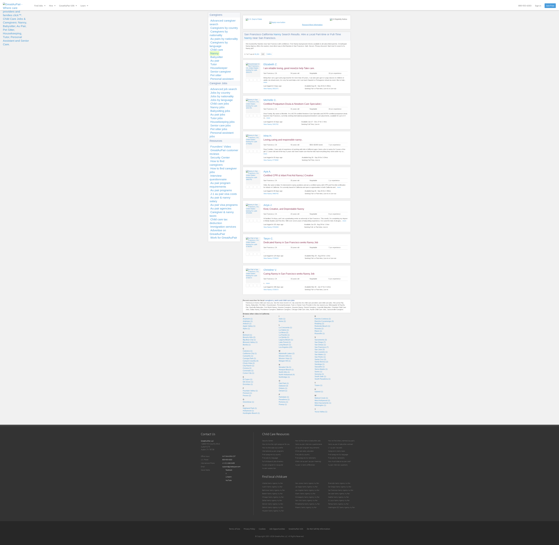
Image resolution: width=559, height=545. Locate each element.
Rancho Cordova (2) (323, 319)
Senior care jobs (220, 125)
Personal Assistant (283, 305)
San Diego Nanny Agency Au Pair (339, 487)
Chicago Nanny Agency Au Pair (273, 497)
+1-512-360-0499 (228, 463)
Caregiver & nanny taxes (222, 214)
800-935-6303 (524, 5)
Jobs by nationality (222, 96)
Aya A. (267, 171)
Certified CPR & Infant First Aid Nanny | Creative (288, 175)
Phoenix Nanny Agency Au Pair (306, 507)
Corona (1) (247, 368)
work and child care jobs (285, 300)
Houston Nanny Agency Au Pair (273, 511)
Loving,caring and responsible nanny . (283, 140)
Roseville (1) (320, 334)
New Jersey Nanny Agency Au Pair (307, 483)
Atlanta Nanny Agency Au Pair (272, 483)
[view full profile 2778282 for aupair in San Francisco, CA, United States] (253, 144)
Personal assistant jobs (221, 134)
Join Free (550, 5)
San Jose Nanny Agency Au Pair (339, 493)
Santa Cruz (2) (320, 359)
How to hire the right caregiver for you (276, 444)
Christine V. (270, 269)
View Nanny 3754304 (270, 227)
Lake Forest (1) (285, 342)
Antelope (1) (248, 321)
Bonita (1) (247, 345)
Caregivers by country (224, 27)
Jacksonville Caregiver (335, 309)
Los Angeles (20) (285, 347)
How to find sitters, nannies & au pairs (341, 441)
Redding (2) (319, 324)
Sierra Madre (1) (321, 369)
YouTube (228, 480)
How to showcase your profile (272, 448)
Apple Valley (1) (249, 326)
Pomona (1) (283, 402)
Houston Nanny (297, 307)
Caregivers (216, 14)
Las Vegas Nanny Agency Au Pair (306, 487)
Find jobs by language (270, 458)
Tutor (213, 64)
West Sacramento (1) (323, 403)
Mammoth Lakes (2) (286, 353)
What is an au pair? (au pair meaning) (308, 461)
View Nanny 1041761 (270, 124)
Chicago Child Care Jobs (300, 309)
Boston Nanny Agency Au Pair (272, 493)
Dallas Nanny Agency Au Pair (272, 500)
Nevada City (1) (285, 367)
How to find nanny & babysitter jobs (308, 441)
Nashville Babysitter (256, 307)
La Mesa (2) (283, 332)
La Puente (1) (284, 335)
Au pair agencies (220, 208)
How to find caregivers (217, 163)
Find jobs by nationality (336, 458)
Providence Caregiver (268, 309)
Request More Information (312, 25)
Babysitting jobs (220, 110)
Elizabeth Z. (270, 64)
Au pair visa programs (224, 204)
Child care (216, 49)
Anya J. (267, 205)
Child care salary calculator (304, 451)
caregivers (269, 300)
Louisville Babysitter (324, 307)
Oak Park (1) (284, 383)
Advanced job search (223, 89)
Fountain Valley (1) (250, 391)
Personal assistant (221, 78)
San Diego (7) (320, 342)
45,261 (256, 54)
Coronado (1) (248, 371)
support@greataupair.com (231, 466)
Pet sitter (215, 75)
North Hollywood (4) (287, 375)
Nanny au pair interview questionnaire (308, 444)
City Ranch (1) (248, 366)
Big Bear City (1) (249, 340)
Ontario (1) (283, 388)
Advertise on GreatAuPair (218, 232)
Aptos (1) (246, 329)
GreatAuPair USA (296, 529)
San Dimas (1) (320, 345)
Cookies (262, 529)
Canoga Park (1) (249, 358)
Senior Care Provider (304, 305)
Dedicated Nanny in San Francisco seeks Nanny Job (290, 242)
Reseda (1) (319, 329)
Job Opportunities (277, 529)
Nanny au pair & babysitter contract (340, 444)
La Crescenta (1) (285, 328)
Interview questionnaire (218, 177)
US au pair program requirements (307, 448)
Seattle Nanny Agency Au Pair (338, 497)
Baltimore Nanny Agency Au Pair (273, 490)
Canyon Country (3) (250, 361)
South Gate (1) (320, 376)
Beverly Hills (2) (249, 337)
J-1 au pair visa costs (223, 193)
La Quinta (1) (284, 337)
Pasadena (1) (284, 399)
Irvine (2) (282, 321)
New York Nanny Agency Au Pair (306, 500)
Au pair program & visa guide (272, 465)
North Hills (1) (284, 372)
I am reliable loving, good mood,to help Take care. (289, 68)
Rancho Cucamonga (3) (324, 321)
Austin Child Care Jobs (318, 309)
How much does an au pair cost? (339, 461)
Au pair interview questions (337, 465)
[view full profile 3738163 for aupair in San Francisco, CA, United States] (253, 246)
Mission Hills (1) (285, 356)
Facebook (228, 470)
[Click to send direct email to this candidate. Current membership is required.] (251, 80)
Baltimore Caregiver (284, 309)
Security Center (220, 157)
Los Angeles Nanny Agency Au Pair (307, 490)
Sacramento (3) (321, 340)
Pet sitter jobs (218, 129)
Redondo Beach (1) (322, 326)
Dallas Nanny (255, 309)
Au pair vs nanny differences (305, 465)
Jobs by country (220, 92)
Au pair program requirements (220, 184)
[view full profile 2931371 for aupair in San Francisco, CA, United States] (253, 72)
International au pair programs (273, 451)
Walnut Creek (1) (321, 398)
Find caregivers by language (338, 454)
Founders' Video (220, 146)
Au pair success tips (269, 468)
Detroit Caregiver (310, 307)
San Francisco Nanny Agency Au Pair (340, 490)
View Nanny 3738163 (270, 258)
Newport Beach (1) (286, 370)
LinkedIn (228, 477)
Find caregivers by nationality (305, 458)
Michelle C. (269, 100)
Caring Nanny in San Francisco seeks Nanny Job (288, 273)
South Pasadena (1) (322, 379)
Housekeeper (218, 67)
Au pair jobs (217, 114)
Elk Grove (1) (248, 382)
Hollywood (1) (248, 411)
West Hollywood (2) (322, 401)
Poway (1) (283, 404)
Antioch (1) (247, 324)
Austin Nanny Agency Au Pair (272, 487)
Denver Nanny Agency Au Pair (272, 504)
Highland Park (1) (250, 408)
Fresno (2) (247, 396)
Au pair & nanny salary (220, 199)
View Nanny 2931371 (270, 88)
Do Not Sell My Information (318, 529)
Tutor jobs (216, 118)
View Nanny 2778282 (270, 160)
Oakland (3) (283, 386)
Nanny (214, 53)
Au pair (214, 60)
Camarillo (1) (248, 356)
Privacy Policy (249, 529)
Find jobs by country (302, 454)
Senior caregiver (220, 71)
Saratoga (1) (319, 364)
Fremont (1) (247, 393)
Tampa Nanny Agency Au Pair (338, 504)
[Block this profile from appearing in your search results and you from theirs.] (258, 80)
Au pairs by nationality (224, 38)
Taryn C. (268, 238)
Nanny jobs (217, 107)
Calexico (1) (247, 351)
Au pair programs (221, 190)
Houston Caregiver (284, 307)
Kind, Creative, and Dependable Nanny (283, 209)
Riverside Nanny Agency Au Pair (339, 483)
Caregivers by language (219, 44)
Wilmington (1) (320, 405)
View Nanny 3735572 (270, 289)
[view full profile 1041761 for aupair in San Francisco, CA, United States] (253, 108)
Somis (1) (318, 372)
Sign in (538, 5)
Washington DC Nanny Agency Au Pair (341, 507)
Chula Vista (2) (249, 363)
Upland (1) (319, 392)
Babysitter (216, 57)
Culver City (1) (248, 373)
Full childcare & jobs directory (272, 461)
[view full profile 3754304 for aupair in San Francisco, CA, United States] (253, 213)
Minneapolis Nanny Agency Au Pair (307, 497)
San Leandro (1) (321, 352)
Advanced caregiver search (223, 22)
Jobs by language (221, 100)
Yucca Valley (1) (321, 412)
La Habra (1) (284, 330)
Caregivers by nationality (219, 33)
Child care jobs (219, 103)
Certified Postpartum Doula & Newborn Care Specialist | (292, 104)
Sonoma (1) (319, 374)
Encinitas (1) (248, 384)
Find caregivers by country (271, 454)
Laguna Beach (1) (286, 340)
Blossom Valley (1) (250, 342)
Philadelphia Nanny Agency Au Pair (307, 504)
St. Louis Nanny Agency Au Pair (339, 500)
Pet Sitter (262, 305)
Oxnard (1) (283, 391)
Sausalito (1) (320, 367)
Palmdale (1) (284, 397)
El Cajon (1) (247, 379)
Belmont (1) (247, 335)
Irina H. (267, 135)
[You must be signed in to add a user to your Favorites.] (247, 80)
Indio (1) (282, 319)
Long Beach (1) (285, 345)
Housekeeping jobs (222, 121)
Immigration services (223, 226)
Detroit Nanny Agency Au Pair (272, 507)
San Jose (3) (320, 350)
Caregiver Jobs (218, 83)
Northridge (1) (284, 377)
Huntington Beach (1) (251, 413)
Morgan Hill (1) (285, 361)
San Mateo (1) (320, 354)
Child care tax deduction (219, 221)
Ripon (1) (318, 331)
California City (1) (250, 353)
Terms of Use (234, 529)
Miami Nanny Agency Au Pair (305, 493)
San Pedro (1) (320, 357)
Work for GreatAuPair (223, 237)
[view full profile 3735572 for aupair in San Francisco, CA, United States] (253, 278)
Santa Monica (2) (321, 362)
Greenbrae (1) (248, 402)
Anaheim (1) (248, 319)
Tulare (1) (318, 385)
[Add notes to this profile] (255, 80)
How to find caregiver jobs (223, 170)
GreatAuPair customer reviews (224, 152)
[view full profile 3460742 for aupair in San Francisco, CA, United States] (253, 179)
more (265, 82)
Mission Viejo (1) (285, 358)
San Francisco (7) (322, 347)
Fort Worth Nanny (270, 307)
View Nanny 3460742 (270, 193)
